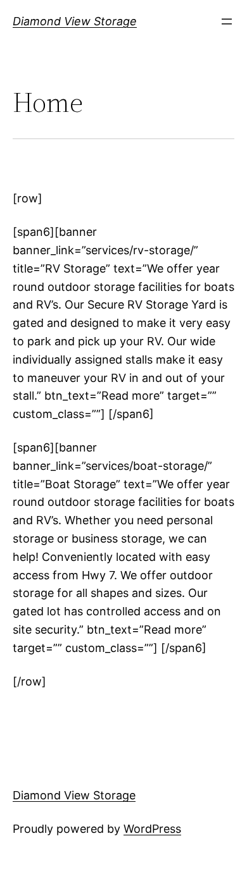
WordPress (152, 828)
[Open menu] (226, 21)
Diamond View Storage (75, 21)
